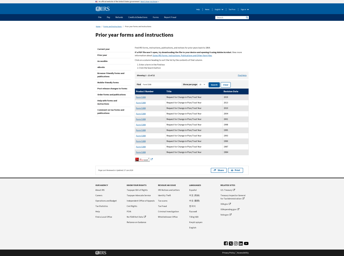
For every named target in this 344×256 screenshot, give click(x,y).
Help (198, 9)
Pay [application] (108, 17)
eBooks (101, 67)
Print (237, 170)
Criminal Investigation (168, 211)
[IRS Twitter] (231, 243)
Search (247, 17)
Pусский (193, 211)
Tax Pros (232, 9)
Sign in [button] (243, 9)
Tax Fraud (162, 206)
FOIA (129, 211)
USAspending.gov (228, 209)
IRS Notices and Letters (169, 190)
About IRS (100, 190)
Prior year (102, 55)
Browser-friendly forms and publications (110, 75)
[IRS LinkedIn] (241, 243)
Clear (225, 84)
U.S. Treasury (226, 190)
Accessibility (243, 252)
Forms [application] (156, 17)
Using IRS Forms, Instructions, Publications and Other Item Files (182, 55)
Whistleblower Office (168, 216)
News (207, 9)
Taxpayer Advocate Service (139, 195)
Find (139, 84)
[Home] (103, 7)
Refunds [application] (119, 17)
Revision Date (231, 91)
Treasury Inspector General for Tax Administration (233, 197)
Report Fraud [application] (170, 17)
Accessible (102, 61)
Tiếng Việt (194, 216)
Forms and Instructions (112, 26)
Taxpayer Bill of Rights (137, 190)
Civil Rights (132, 206)
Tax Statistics (101, 206)
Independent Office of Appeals (141, 200)
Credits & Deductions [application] (137, 17)
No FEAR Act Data (135, 216)
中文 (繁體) (194, 200)
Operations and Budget (106, 200)
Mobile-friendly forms (108, 82)
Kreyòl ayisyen (195, 222)
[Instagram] (236, 243)
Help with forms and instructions (107, 102)
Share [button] (221, 170)
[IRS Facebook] (226, 243)
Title (168, 91)
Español (193, 190)
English (218, 9)
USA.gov (224, 204)
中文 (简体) (194, 195)
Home (98, 26)
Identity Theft (164, 195)
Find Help (242, 75)
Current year (103, 49)
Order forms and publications (111, 94)
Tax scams (162, 200)
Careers (98, 195)
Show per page (190, 84)
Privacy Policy (228, 252)
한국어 (192, 206)
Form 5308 (141, 97)
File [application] (99, 17)
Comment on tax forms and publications (110, 111)
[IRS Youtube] (246, 243)
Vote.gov (225, 214)
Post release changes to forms (112, 88)
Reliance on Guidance (136, 222)
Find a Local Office (103, 216)
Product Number (145, 91)
